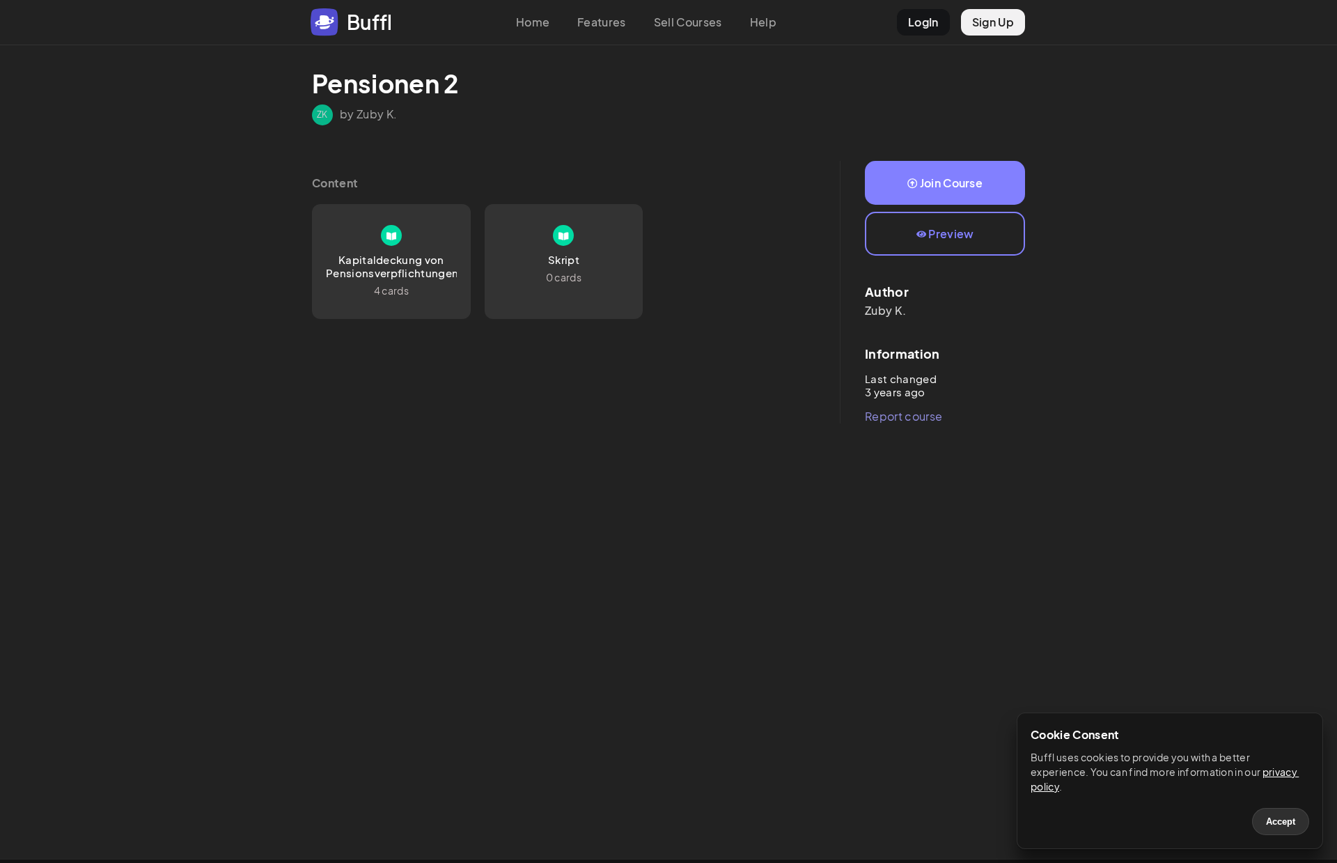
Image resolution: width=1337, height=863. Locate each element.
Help (763, 22)
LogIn (923, 22)
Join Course (951, 183)
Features (601, 22)
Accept (1280, 821)
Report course (903, 416)
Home (532, 22)
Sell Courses (688, 22)
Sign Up (993, 22)
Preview (951, 233)
